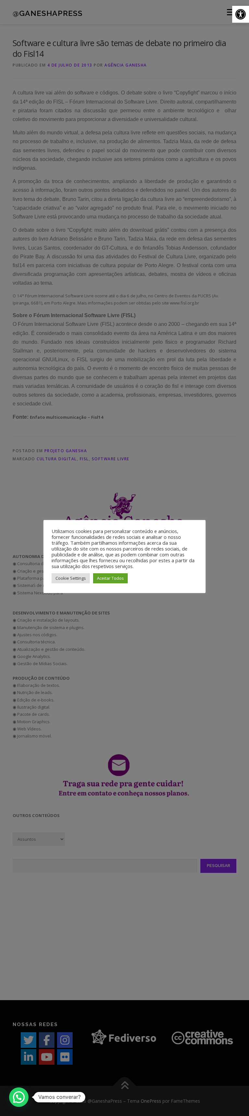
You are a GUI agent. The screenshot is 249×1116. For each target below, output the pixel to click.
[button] (240, 14)
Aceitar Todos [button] (110, 578)
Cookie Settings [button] (70, 578)
